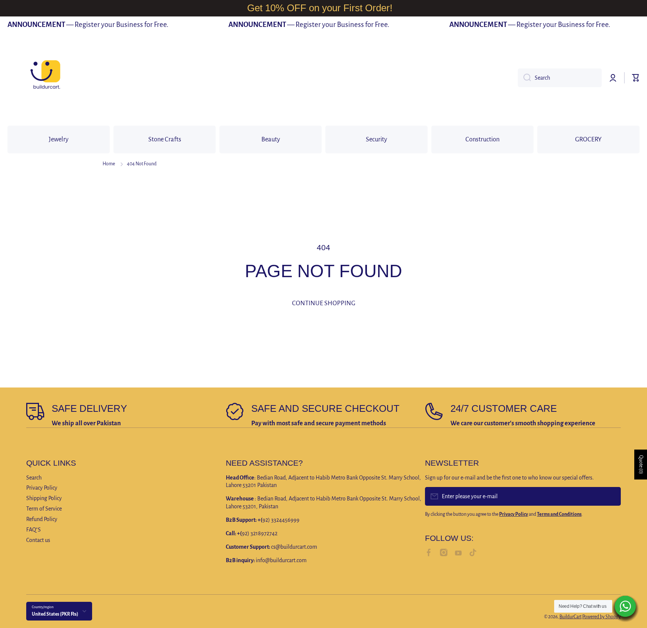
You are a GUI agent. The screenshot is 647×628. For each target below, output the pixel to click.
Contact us (38, 540)
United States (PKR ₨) (55, 614)
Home (109, 163)
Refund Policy (41, 519)
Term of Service (44, 509)
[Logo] (44, 77)
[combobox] (560, 77)
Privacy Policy (41, 488)
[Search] (524, 77)
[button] (636, 78)
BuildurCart (570, 616)
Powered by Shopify (601, 616)
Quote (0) (641, 464)
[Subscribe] (611, 496)
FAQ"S (33, 530)
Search (34, 478)
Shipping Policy (44, 498)
